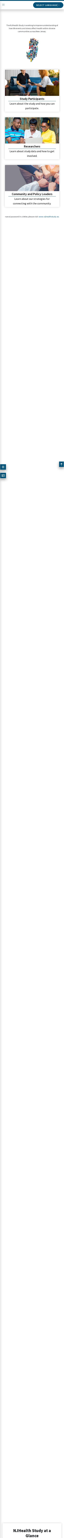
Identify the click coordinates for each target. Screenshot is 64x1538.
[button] (3, 467)
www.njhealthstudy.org (43, 216)
